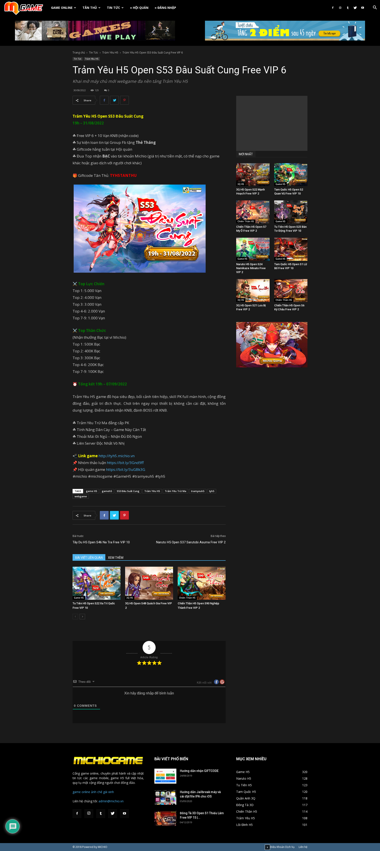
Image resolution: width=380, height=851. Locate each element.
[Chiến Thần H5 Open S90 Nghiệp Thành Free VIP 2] (202, 583)
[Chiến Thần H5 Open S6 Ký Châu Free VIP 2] (291, 290)
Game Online (62, 8)
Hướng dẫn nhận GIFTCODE (199, 771)
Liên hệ (303, 847)
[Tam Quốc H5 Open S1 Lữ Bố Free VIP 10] (291, 249)
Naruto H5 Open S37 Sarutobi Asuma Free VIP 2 (191, 542)
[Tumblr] (347, 7)
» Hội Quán (139, 8)
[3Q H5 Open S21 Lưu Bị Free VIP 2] (253, 290)
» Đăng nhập (165, 8)
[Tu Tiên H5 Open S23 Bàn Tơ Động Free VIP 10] (291, 211)
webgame (81, 496)
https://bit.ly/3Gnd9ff (125, 462)
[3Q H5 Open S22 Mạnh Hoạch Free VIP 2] (253, 174)
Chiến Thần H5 (187, 597)
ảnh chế (96, 792)
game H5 (91, 491)
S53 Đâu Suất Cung (128, 491)
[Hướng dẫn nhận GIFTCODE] (165, 776)
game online (81, 792)
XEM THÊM (115, 557)
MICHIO (102, 847)
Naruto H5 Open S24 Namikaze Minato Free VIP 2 (251, 268)
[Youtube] (362, 7)
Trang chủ (79, 52)
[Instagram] (340, 7)
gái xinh (108, 792)
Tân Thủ (89, 8)
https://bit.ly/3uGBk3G (125, 469)
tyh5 (211, 491)
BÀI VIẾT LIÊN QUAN (89, 557)
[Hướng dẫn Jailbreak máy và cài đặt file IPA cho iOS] (165, 797)
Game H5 (79, 597)
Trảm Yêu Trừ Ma (175, 491)
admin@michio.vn (111, 801)
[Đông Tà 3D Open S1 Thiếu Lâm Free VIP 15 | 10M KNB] (165, 818)
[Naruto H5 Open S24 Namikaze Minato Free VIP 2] (253, 249)
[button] (374, 8)
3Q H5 (129, 597)
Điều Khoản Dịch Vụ (282, 847)
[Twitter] (355, 7)
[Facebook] (332, 7)
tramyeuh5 (197, 491)
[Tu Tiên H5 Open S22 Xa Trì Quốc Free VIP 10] (97, 583)
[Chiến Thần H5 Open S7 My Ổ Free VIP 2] (253, 211)
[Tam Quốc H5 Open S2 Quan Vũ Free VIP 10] (291, 174)
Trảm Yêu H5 (110, 52)
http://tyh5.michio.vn (117, 455)
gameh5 (107, 491)
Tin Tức (113, 8)
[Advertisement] (271, 123)
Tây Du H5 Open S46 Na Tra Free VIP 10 (101, 542)
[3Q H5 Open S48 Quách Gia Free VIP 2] (149, 583)
